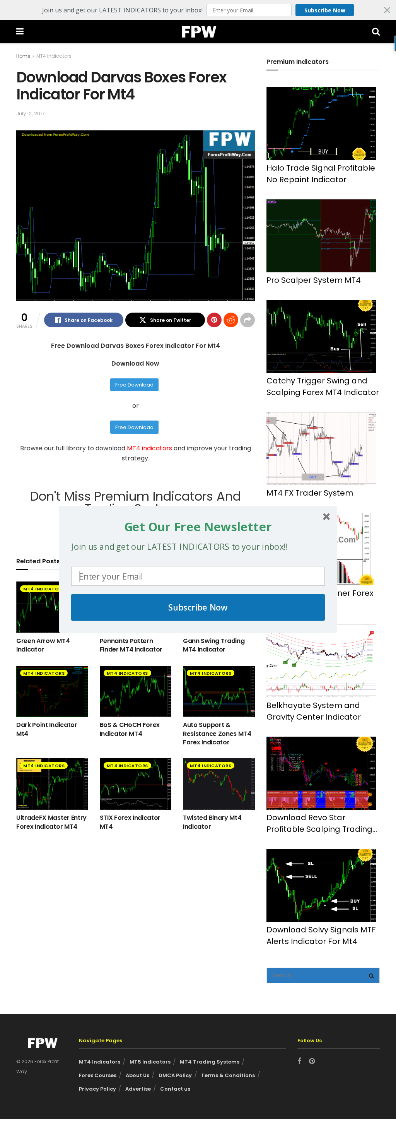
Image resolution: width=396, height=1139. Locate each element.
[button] (198, 526)
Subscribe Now (197, 607)
